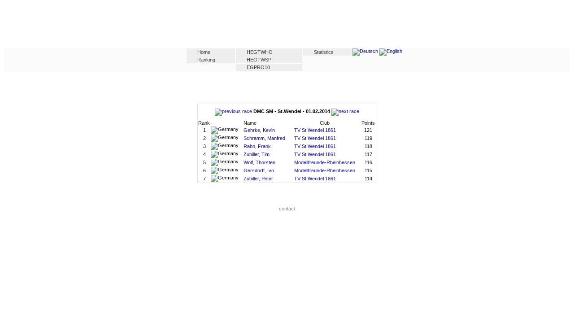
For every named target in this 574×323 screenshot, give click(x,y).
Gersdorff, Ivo (259, 170)
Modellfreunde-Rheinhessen (324, 162)
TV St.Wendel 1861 (315, 130)
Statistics (324, 52)
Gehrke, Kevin (259, 130)
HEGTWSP (259, 59)
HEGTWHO (260, 52)
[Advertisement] (287, 25)
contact (287, 208)
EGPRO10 (258, 67)
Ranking (206, 59)
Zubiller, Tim (257, 154)
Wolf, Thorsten (259, 162)
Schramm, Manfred (264, 138)
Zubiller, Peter (258, 178)
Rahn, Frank (257, 146)
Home (203, 52)
